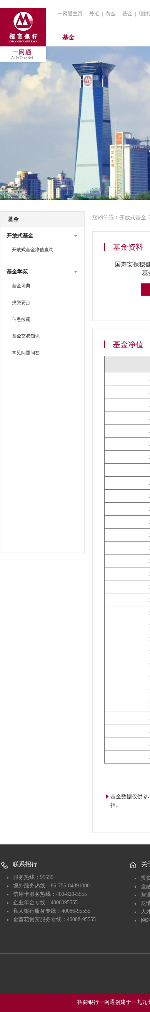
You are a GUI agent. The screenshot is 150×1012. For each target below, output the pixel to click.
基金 (127, 13)
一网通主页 (70, 13)
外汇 (94, 13)
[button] (42, 236)
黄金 (111, 13)
